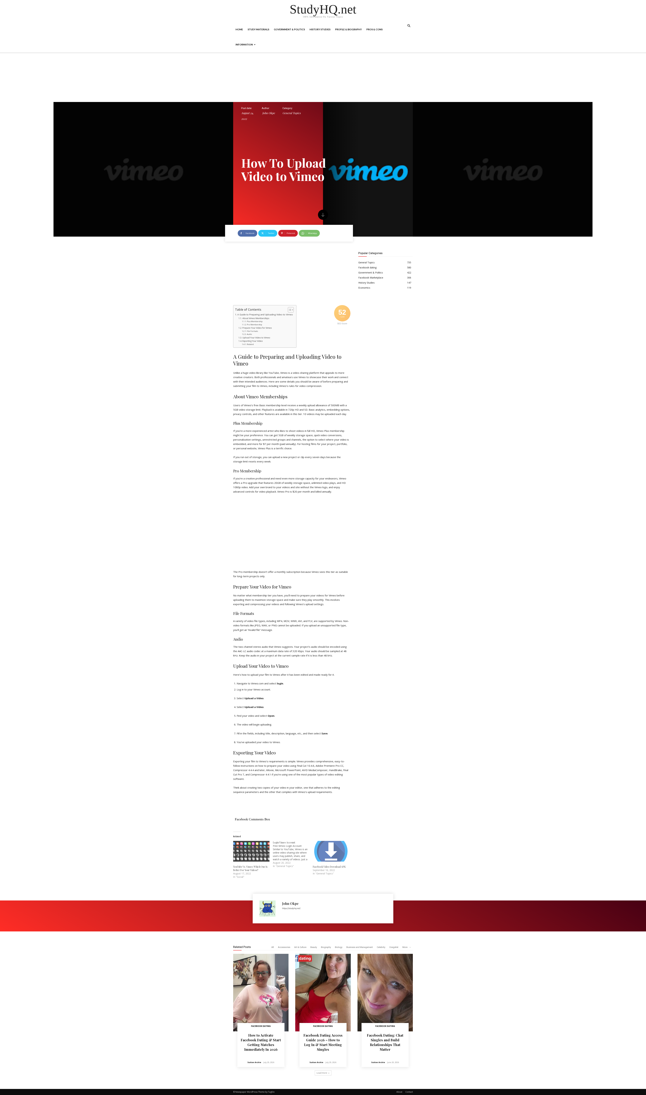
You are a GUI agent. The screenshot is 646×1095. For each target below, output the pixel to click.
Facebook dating (261, 1026)
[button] (409, 26)
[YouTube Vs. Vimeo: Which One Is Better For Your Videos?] (251, 851)
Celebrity (381, 947)
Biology (338, 947)
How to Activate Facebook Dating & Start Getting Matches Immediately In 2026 (261, 1042)
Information (244, 44)
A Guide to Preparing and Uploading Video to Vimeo (265, 314)
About (399, 1091)
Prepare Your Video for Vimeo (257, 327)
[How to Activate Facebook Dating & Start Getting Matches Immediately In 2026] (261, 992)
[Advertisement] (323, 77)
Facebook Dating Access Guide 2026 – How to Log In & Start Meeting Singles (323, 1042)
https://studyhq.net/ (291, 908)
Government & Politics (289, 29)
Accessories (284, 947)
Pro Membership (254, 324)
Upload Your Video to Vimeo (256, 337)
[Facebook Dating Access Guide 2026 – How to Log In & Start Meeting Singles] (323, 992)
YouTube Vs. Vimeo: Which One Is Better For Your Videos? (250, 868)
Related (250, 344)
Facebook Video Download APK (329, 866)
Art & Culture (300, 947)
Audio (249, 334)
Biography (326, 947)
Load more (322, 1072)
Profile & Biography (348, 29)
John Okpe (268, 113)
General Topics (291, 113)
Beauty (313, 947)
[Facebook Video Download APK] (331, 851)
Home (239, 29)
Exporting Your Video (252, 341)
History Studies (320, 29)
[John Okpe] (269, 908)
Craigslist (393, 947)
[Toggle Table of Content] (289, 310)
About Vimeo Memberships (255, 318)
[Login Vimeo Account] (293, 854)
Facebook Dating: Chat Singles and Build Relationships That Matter (385, 1042)
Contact (409, 1091)
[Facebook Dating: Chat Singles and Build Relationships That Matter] (385, 992)
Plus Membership (255, 321)
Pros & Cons (374, 29)
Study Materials (258, 29)
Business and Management (359, 947)
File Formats (252, 331)
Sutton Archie (254, 1062)
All (272, 947)
